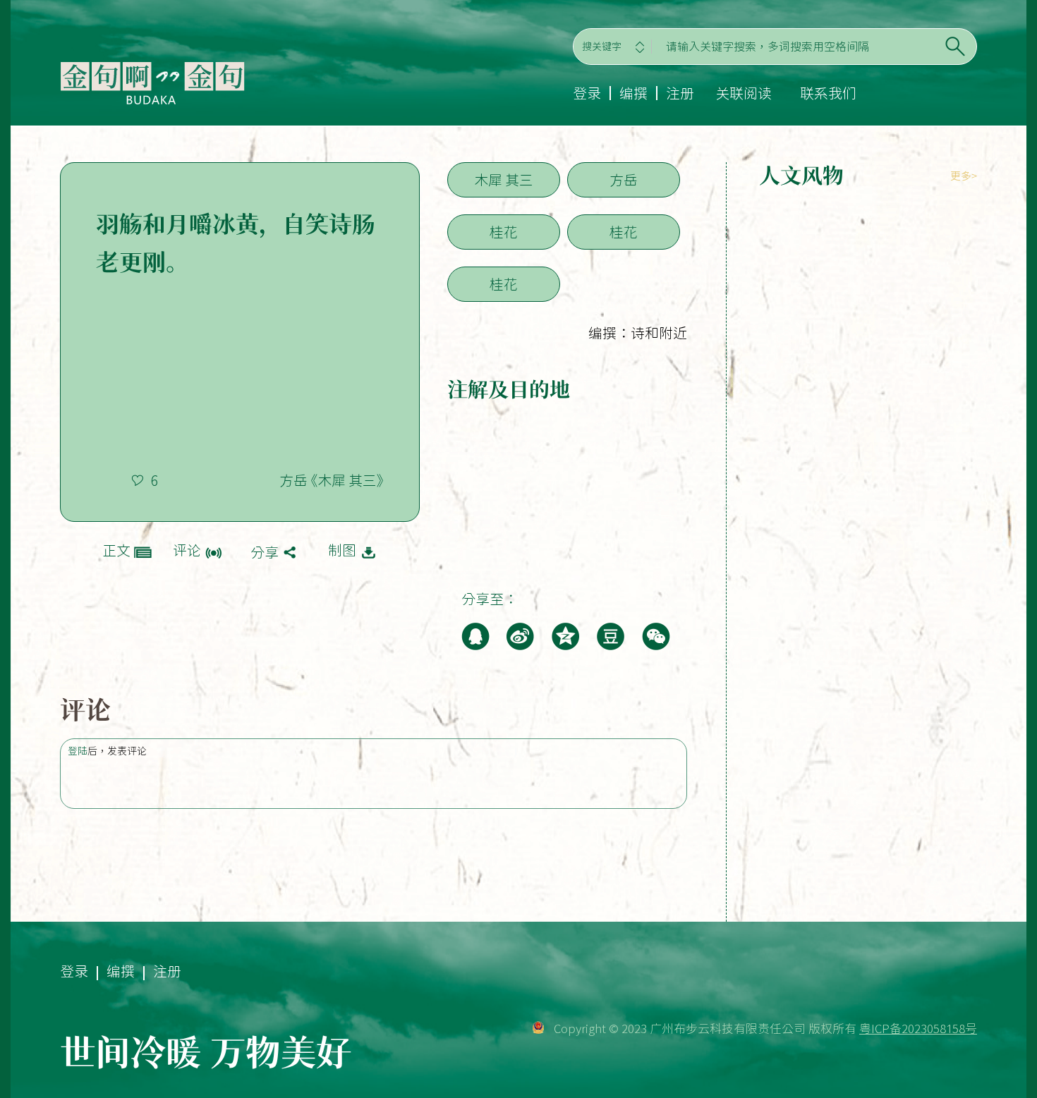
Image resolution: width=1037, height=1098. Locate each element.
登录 (587, 93)
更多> (963, 176)
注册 (680, 93)
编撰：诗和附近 (637, 333)
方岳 (624, 180)
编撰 (633, 93)
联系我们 (828, 93)
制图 (342, 550)
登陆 (77, 751)
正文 (116, 550)
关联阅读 (743, 93)
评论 (187, 550)
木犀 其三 (503, 180)
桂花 (504, 232)
